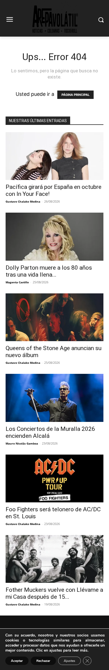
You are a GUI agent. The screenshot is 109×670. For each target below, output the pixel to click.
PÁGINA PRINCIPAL (75, 95)
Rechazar (43, 661)
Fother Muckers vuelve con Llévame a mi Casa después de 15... (54, 593)
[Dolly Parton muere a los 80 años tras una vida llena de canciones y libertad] (54, 236)
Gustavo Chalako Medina (23, 201)
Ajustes (69, 661)
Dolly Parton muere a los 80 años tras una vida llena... (49, 271)
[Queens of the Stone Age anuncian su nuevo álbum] (54, 317)
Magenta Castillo (17, 282)
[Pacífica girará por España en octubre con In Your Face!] (54, 156)
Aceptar (17, 661)
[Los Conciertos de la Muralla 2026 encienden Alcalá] (54, 398)
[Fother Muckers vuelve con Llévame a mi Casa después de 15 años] (54, 559)
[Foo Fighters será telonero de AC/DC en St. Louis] (54, 478)
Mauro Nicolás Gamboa (22, 443)
